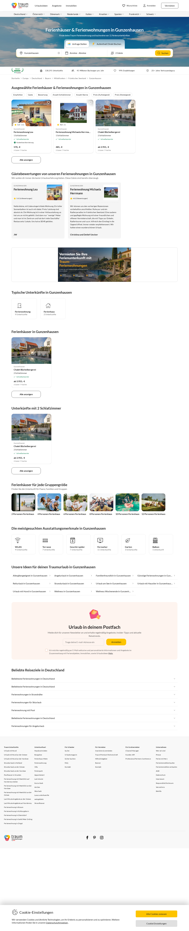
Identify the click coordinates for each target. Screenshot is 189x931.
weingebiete (38, 799)
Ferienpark (38, 771)
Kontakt (68, 767)
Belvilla (158, 791)
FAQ (66, 763)
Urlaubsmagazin (71, 755)
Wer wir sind (160, 751)
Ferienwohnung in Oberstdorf (15, 815)
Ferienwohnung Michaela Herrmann (73, 132)
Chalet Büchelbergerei (109, 132)
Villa (36, 767)
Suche (67, 751)
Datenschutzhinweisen (57, 922)
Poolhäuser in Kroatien (12, 775)
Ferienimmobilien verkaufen (166, 767)
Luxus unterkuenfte (41, 795)
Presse (158, 755)
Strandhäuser (39, 803)
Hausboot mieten (40, 751)
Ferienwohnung (40, 763)
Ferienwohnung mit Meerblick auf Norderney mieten (16, 780)
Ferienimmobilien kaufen (165, 763)
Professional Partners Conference (138, 759)
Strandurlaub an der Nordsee (15, 771)
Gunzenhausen (95, 78)
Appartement (39, 775)
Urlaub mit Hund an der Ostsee (15, 755)
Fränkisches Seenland (77, 78)
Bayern (48, 78)
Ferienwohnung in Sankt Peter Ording (18, 819)
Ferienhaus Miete (40, 759)
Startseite (15, 78)
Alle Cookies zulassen (156, 914)
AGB (158, 771)
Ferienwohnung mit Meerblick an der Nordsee (18, 787)
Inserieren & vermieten (103, 751)
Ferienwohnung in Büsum (13, 807)
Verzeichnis (160, 787)
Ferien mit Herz (162, 759)
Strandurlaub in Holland (13, 763)
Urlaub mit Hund (10, 751)
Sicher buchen (70, 759)
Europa (26, 78)
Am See (37, 787)
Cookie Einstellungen (156, 923)
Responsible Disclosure (164, 783)
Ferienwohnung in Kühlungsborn (16, 811)
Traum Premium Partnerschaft (106, 755)
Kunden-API (130, 755)
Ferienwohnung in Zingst (13, 823)
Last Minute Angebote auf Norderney (18, 803)
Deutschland (37, 78)
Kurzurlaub (38, 783)
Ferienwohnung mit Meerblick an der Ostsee (18, 793)
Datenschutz (160, 775)
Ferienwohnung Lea (23, 132)
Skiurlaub (38, 791)
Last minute (38, 779)
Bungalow (38, 755)
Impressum (160, 779)
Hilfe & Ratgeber (101, 759)
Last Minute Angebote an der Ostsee (17, 799)
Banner (98, 763)
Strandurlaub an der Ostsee (14, 767)
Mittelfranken (59, 78)
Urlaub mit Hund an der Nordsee (16, 759)
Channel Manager (132, 751)
